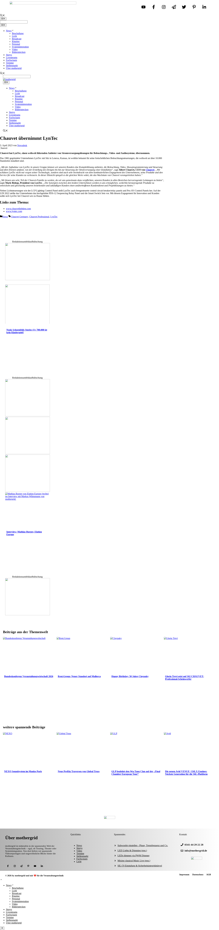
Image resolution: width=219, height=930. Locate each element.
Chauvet (150, 170)
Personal (16, 44)
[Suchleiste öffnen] (2, 15)
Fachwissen (11, 60)
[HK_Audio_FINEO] (27, 491)
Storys (9, 55)
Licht (14, 36)
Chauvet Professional (39, 216)
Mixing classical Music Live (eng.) (134, 860)
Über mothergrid (14, 68)
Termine (10, 63)
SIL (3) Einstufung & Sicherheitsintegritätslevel (140, 865)
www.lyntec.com (14, 211)
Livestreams (11, 57)
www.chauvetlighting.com (18, 208)
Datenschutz (197, 874)
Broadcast (16, 38)
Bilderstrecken (18, 52)
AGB (208, 874)
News (8, 30)
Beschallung (18, 33)
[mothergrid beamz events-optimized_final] (27, 279)
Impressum (184, 874)
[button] (1, 880)
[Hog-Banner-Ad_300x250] (27, 614)
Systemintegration (20, 47)
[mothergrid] (9, 79)
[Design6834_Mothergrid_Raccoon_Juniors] (27, 415)
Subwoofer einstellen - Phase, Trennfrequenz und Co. (143, 845)
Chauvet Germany (19, 216)
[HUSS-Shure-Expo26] (27, 453)
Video (15, 49)
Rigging (16, 41)
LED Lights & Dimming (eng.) (132, 850)
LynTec (54, 216)
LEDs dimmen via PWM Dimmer (133, 855)
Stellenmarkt (12, 65)
